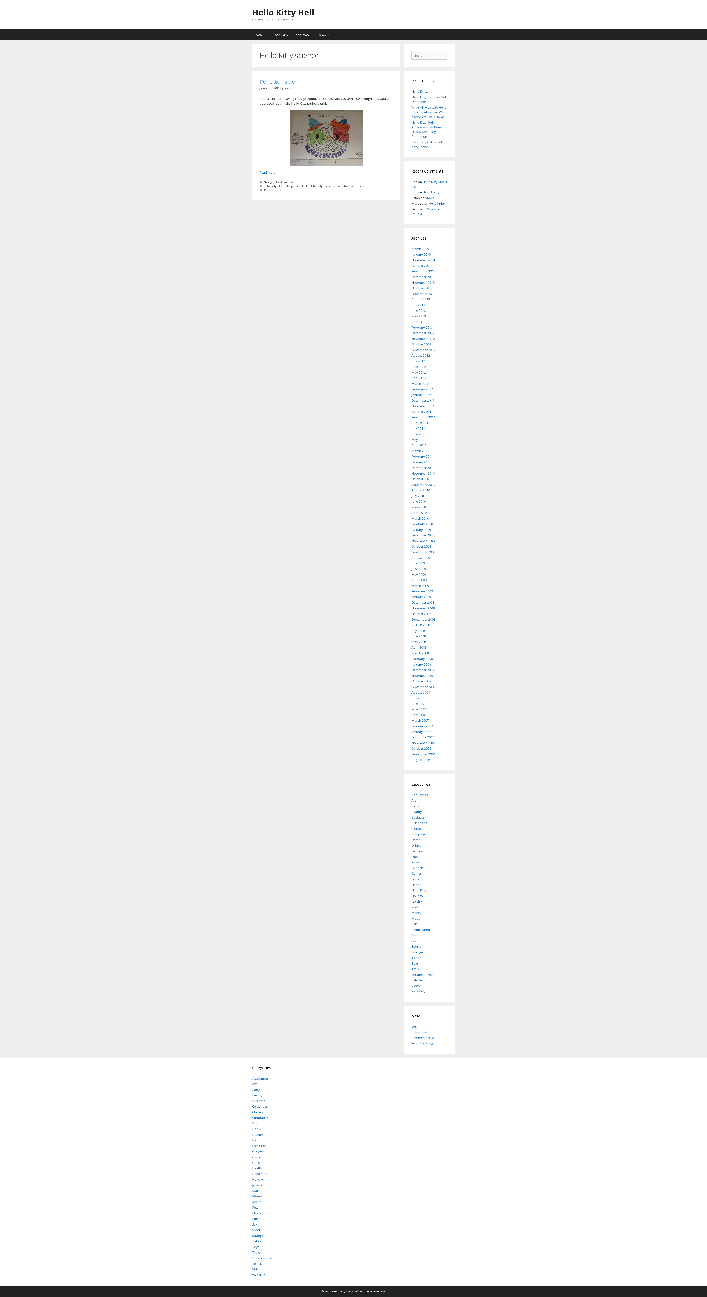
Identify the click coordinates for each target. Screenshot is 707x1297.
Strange (268, 182)
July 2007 (418, 698)
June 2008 (418, 636)
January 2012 (421, 395)
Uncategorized (284, 182)
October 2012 (421, 344)
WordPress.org (422, 1043)
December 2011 (423, 400)
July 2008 (418, 631)
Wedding (418, 991)
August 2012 (420, 355)
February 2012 (422, 389)
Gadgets (417, 868)
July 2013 (418, 305)
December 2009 (423, 535)
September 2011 (423, 417)
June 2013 (418, 310)
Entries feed (420, 1032)
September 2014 (423, 271)
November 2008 (423, 608)
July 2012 (418, 361)
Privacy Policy (279, 34)
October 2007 (421, 681)
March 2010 (420, 518)
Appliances (419, 795)
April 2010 (419, 513)
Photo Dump (420, 930)
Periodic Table (277, 81)
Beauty (416, 811)
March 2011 (420, 451)
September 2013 (423, 294)
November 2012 (423, 339)
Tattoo (416, 957)
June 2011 (418, 434)
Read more (267, 172)
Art (413, 800)
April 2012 (419, 378)
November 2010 (423, 473)
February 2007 (422, 726)
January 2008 (421, 664)
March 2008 (420, 653)
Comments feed (422, 1038)
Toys (414, 963)
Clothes (416, 828)
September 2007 (423, 687)
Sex (413, 941)
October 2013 (421, 288)
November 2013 (423, 282)
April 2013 (419, 322)
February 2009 (422, 591)
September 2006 (423, 754)
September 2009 (423, 552)
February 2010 (422, 524)
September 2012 (423, 350)
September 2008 (423, 619)
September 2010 (423, 485)
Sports (416, 946)
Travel (416, 969)
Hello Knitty (419, 91)
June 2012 (418, 367)
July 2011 (418, 428)
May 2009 (418, 574)
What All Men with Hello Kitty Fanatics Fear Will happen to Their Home (428, 112)
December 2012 (423, 333)
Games (416, 873)
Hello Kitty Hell (283, 12)
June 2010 (418, 501)
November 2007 (423, 675)
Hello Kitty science (321, 186)
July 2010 (418, 496)
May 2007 (418, 709)
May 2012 (418, 372)
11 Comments (272, 190)
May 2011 (418, 440)
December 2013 (423, 277)
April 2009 (419, 580)
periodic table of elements (349, 186)
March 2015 (420, 249)
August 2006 (420, 760)
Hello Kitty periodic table (293, 186)
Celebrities (419, 823)
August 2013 (420, 299)
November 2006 (423, 743)
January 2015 (421, 254)
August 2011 (420, 423)
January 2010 (421, 529)
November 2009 (423, 541)
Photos (321, 34)
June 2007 (418, 703)
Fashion (417, 851)
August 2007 (420, 692)
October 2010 (421, 479)
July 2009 (418, 563)
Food (415, 856)
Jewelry (416, 901)
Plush (415, 935)
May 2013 (418, 316)
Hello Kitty (270, 186)
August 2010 (420, 490)
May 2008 (418, 642)
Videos (416, 986)
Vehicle (416, 980)
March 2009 (420, 586)
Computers (419, 834)
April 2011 (419, 445)
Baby (415, 806)
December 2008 (423, 602)
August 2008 (420, 625)
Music (415, 918)
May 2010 (418, 507)
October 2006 (421, 748)
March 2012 (420, 383)
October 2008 (421, 614)
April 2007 (419, 715)
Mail (414, 907)
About (259, 34)
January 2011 (421, 462)
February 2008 (422, 659)
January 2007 (421, 732)
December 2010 (423, 468)
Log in (415, 1026)
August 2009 (420, 557)
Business (417, 817)
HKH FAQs (302, 34)
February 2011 (422, 456)
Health (416, 885)
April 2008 (419, 647)
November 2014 (423, 260)
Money (416, 913)
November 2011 (423, 406)
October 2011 (421, 411)
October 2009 (421, 546)
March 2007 (420, 720)
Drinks (416, 845)
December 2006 (423, 737)
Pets (414, 924)
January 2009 (421, 597)
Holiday (417, 896)
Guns (415, 879)
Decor (415, 840)
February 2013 (422, 327)
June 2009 (418, 569)
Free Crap (418, 862)
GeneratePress (376, 1291)
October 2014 (421, 265)
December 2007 (423, 670)
